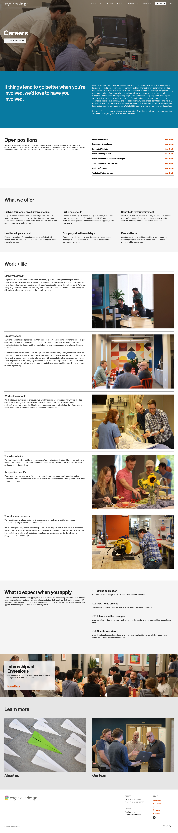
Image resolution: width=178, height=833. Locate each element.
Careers (156, 810)
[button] (132, 3)
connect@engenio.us (133, 815)
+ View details (169, 139)
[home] (16, 3)
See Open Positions (15, 40)
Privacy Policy (167, 826)
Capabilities (114, 3)
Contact (160, 3)
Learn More (13, 686)
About (155, 807)
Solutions (97, 3)
